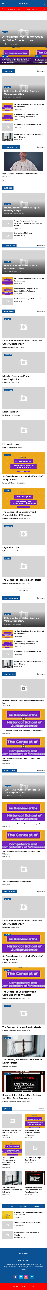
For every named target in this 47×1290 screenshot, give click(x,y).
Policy (24, 1286)
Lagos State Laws (11, 547)
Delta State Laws (10, 411)
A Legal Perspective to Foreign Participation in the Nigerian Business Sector (28, 223)
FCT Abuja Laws (10, 444)
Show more (41, 71)
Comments (37, 1206)
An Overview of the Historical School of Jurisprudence (16, 61)
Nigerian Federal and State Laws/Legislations (16, 378)
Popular (9, 1206)
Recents (23, 1206)
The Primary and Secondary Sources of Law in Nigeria (28, 136)
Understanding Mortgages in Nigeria (27, 1222)
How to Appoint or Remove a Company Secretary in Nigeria (22, 209)
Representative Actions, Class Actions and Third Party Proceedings (21, 1097)
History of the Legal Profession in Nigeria (26, 1234)
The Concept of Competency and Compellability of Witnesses (26, 115)
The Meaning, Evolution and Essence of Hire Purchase (28, 1213)
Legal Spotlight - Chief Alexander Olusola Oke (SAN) (21, 174)
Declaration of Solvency (23, 233)
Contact (32, 1286)
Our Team (16, 1286)
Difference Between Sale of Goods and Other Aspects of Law (22, 38)
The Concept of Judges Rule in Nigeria (28, 124)
